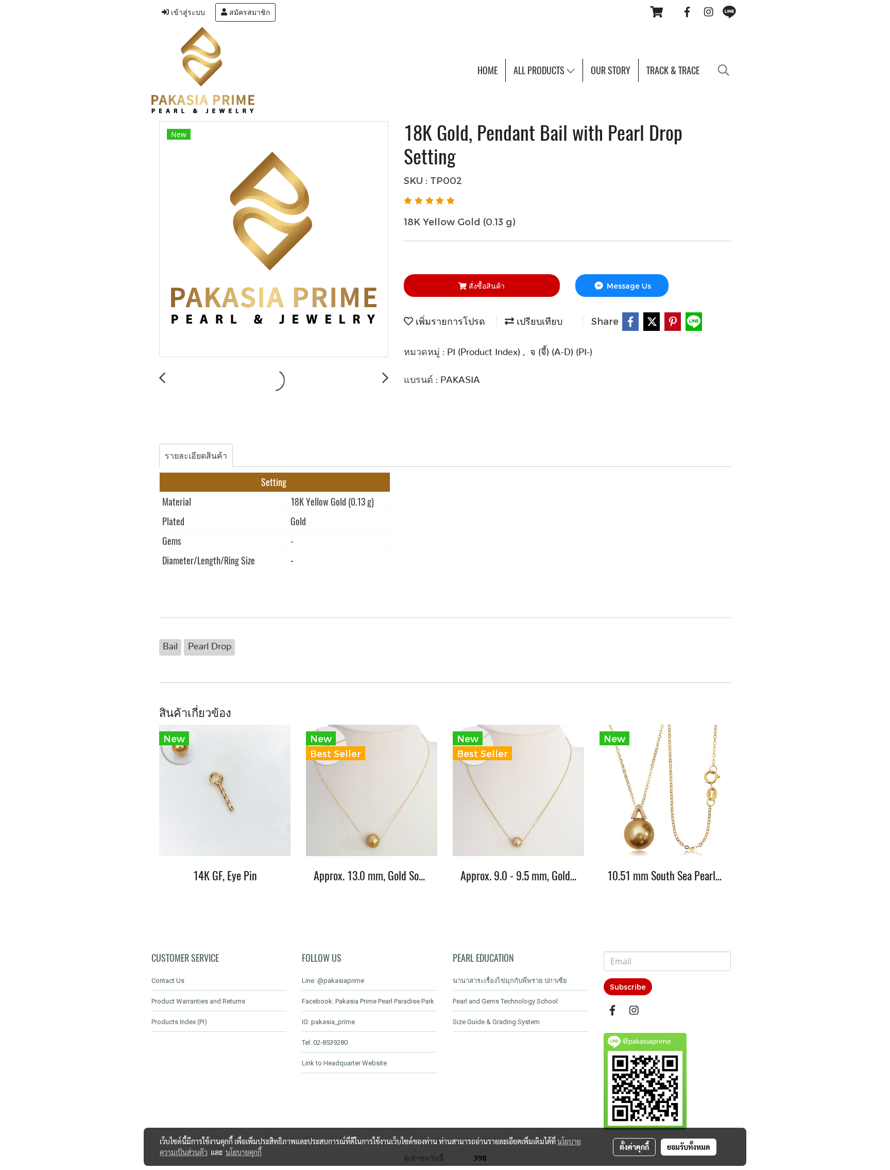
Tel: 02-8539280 (325, 1042)
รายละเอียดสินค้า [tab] (196, 455)
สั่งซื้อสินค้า (486, 285)
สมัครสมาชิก (248, 12)
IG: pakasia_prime (328, 1022)
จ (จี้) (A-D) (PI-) (561, 352)
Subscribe (628, 986)
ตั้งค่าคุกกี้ (634, 1146)
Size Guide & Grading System (496, 1022)
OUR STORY (610, 70)
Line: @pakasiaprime (333, 980)
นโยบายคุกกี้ (244, 1152)
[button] (723, 70)
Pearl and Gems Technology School (505, 1001)
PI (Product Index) (485, 352)
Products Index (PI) (179, 1022)
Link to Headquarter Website (344, 1063)
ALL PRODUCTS (540, 70)
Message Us (628, 285)
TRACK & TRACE (672, 70)
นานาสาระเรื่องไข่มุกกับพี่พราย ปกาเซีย (510, 980)
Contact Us (167, 980)
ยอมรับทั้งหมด (688, 1146)
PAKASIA (460, 380)
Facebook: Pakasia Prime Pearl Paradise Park (368, 1001)
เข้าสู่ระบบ (187, 12)
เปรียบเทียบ (538, 322)
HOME (487, 70)
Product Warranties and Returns (198, 1001)
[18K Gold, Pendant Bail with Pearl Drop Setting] (274, 240)
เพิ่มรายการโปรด (449, 322)
